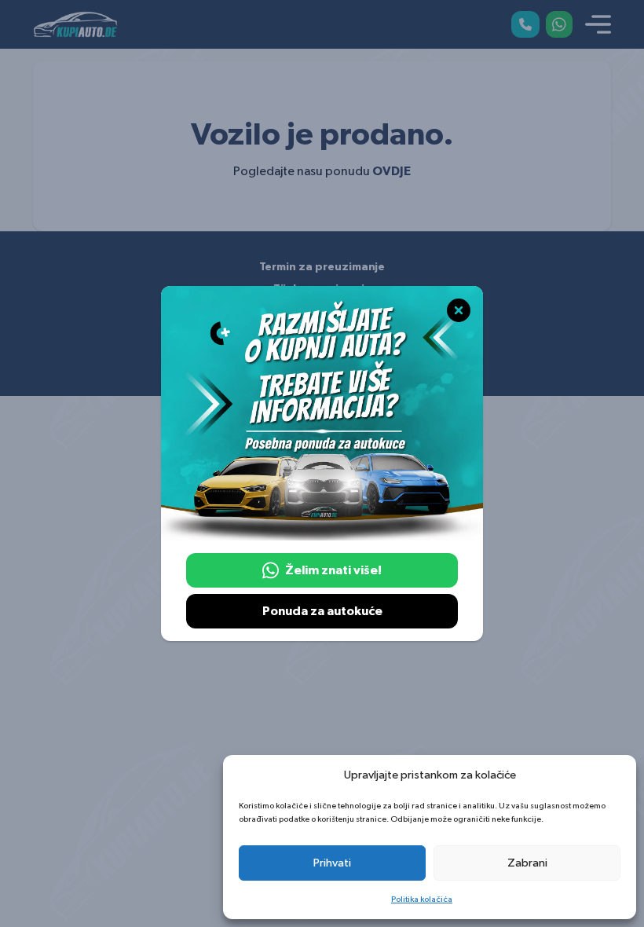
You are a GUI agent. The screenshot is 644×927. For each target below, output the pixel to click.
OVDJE (391, 171)
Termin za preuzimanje (322, 267)
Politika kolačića (421, 899)
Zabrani (527, 863)
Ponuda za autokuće (322, 611)
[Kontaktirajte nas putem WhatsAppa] (559, 24)
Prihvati (332, 863)
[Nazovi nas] (525, 24)
